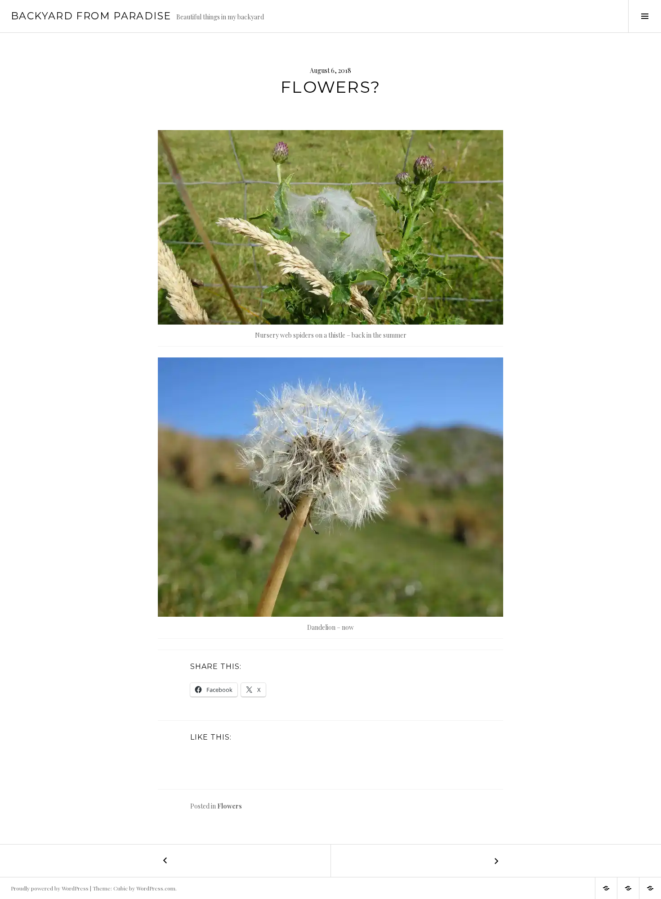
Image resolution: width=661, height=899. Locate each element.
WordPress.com (155, 888)
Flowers (229, 806)
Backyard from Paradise (91, 16)
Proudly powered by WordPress (50, 888)
